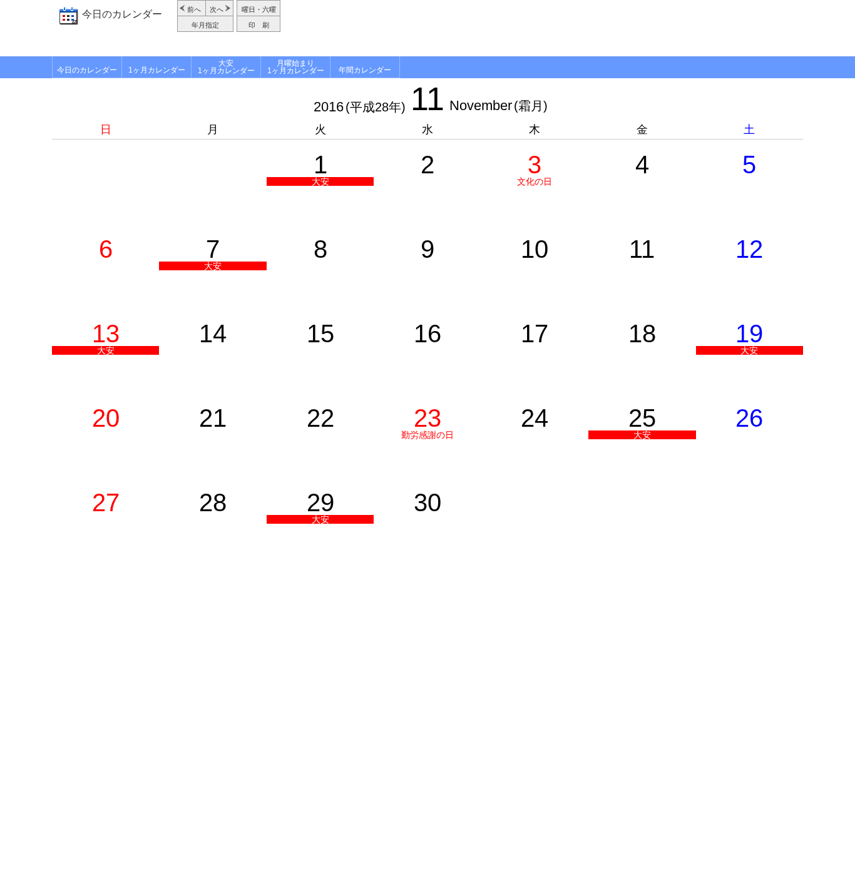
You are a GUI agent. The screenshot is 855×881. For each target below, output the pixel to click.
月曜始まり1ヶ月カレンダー (295, 67)
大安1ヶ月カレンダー (226, 67)
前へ (194, 9)
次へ (216, 9)
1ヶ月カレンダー (156, 70)
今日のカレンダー (122, 14)
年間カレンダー (365, 70)
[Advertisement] (543, 28)
